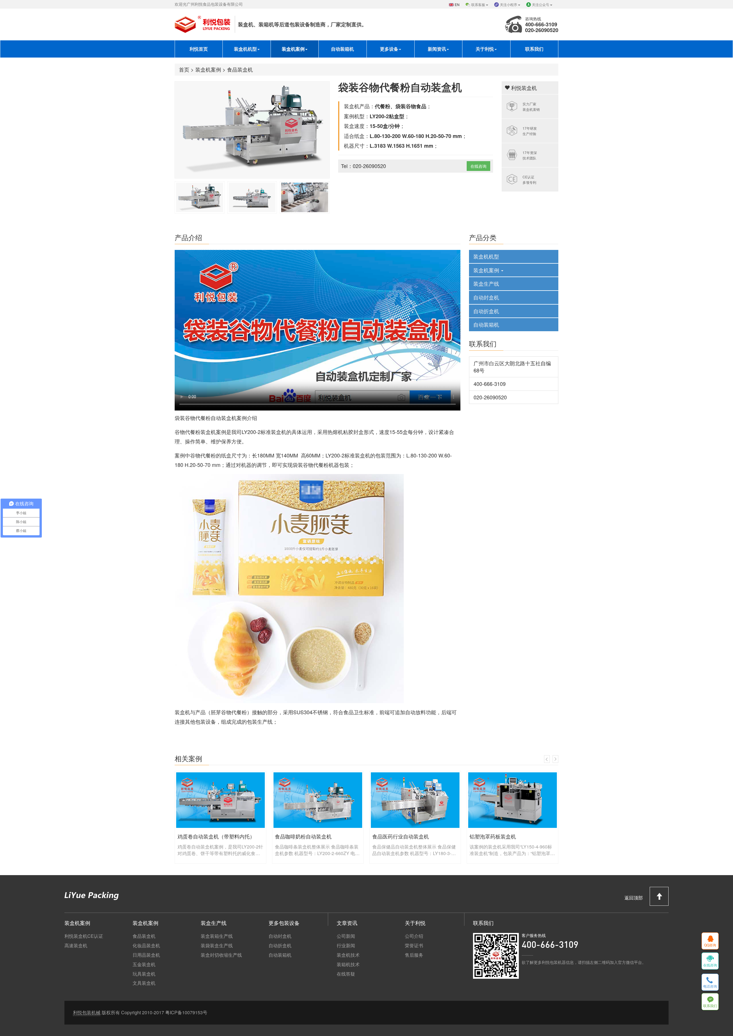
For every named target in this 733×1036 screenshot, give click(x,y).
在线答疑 (346, 974)
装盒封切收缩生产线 (221, 955)
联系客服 (478, 4)
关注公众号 (541, 4)
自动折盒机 (486, 311)
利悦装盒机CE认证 (83, 936)
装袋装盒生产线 (217, 945)
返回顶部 (634, 897)
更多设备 (389, 49)
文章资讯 (347, 922)
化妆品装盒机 (146, 945)
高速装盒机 (75, 945)
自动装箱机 (342, 49)
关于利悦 (485, 49)
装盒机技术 (348, 955)
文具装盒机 (144, 983)
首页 (184, 69)
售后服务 (414, 955)
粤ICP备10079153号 (186, 1012)
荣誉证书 (414, 945)
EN (457, 4)
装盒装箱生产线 (217, 936)
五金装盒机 (144, 964)
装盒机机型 (245, 49)
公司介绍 (414, 936)
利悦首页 (199, 49)
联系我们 (534, 49)
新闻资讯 (437, 49)
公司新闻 (346, 936)
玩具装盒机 (144, 974)
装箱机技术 (348, 964)
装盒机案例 (293, 49)
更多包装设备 (284, 922)
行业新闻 (346, 945)
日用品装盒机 (146, 955)
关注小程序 (509, 4)
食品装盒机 (240, 69)
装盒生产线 (486, 283)
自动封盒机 (486, 297)
